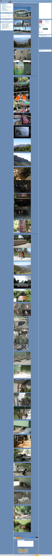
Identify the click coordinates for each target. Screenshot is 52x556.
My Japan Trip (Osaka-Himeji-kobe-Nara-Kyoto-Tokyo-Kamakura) (7, 10)
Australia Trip (3, 9)
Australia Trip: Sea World (5, 24)
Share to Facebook (32, 537)
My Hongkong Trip (4, 4)
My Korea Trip (3, 5)
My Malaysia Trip (4, 8)
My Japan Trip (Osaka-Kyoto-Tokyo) (6, 6)
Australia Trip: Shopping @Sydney (6, 23)
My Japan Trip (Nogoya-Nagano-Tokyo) (7, 7)
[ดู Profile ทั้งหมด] (47, 22)
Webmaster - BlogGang (43, 35)
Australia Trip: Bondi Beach (5, 26)
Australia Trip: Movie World (5, 25)
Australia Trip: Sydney (4, 27)
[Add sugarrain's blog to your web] (45, 36)
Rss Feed (41, 25)
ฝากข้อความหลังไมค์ (42, 24)
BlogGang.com (42, 50)
